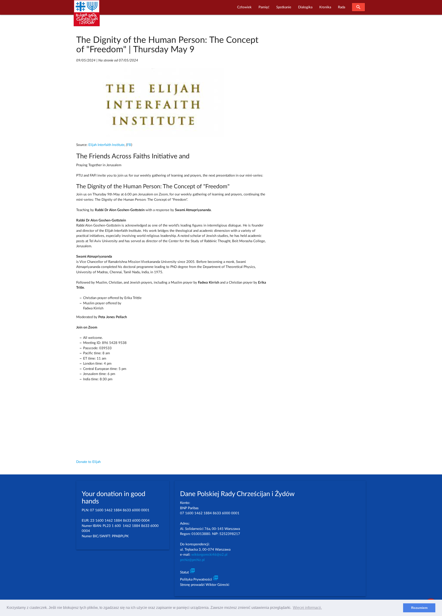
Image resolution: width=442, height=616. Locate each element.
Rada (341, 7)
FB (129, 145)
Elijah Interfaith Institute (106, 145)
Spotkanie (283, 7)
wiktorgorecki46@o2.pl (209, 554)
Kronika (325, 7)
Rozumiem (419, 608)
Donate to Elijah (88, 462)
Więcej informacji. (307, 608)
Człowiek (244, 7)
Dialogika (305, 7)
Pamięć (264, 7)
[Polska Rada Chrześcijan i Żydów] (87, 16)
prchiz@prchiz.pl (192, 560)
